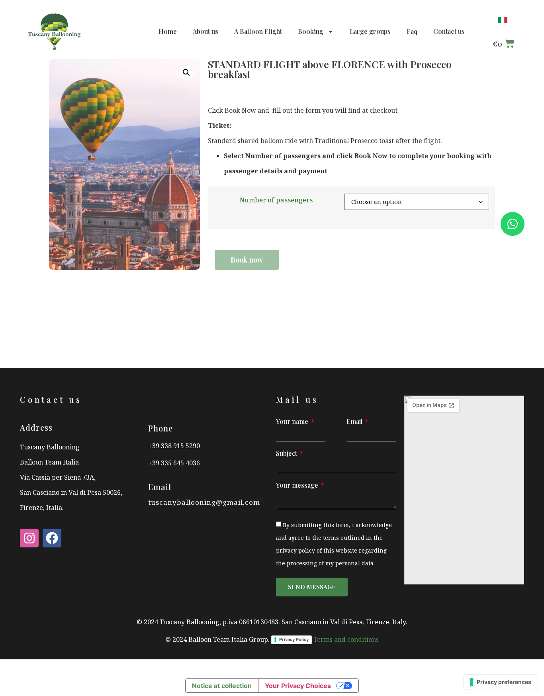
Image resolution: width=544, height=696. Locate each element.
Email (355, 421)
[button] (186, 72)
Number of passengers (276, 200)
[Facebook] (52, 538)
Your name (293, 421)
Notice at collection (222, 686)
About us (205, 31)
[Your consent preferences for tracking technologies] (501, 682)
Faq (412, 31)
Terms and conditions (346, 639)
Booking (310, 31)
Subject (287, 453)
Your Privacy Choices (298, 686)
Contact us (449, 31)
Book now (247, 260)
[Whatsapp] (512, 224)
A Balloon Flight (258, 31)
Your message (298, 485)
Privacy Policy (294, 639)
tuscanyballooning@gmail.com (204, 502)
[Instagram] (29, 538)
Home (168, 31)
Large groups (370, 31)
